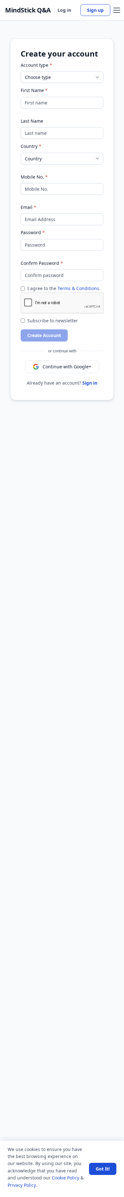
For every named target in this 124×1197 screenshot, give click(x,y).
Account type (34, 65)
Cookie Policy (65, 1178)
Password (31, 232)
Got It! (103, 1169)
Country (29, 146)
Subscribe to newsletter (52, 321)
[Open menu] (116, 10)
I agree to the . (63, 288)
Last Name (32, 121)
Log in (64, 10)
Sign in (89, 383)
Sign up (95, 10)
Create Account (44, 335)
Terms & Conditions (78, 288)
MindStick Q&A (28, 10)
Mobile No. (32, 177)
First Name (32, 90)
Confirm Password (40, 263)
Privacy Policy (22, 1185)
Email (26, 207)
